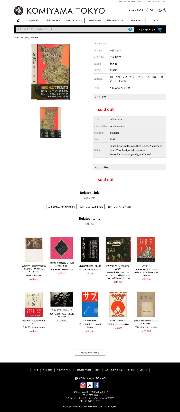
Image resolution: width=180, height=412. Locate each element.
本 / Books (33, 20)
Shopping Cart (146, 29)
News (95, 20)
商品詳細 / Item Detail (29, 37)
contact (156, 20)
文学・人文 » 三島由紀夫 (91, 206)
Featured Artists (74, 20)
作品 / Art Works (53, 20)
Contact (143, 369)
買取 (115, 20)
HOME (16, 37)
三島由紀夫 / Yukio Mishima (61, 206)
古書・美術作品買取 (113, 369)
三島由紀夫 (115, 57)
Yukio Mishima (102, 167)
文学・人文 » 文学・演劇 (119, 206)
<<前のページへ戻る (90, 352)
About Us (135, 20)
